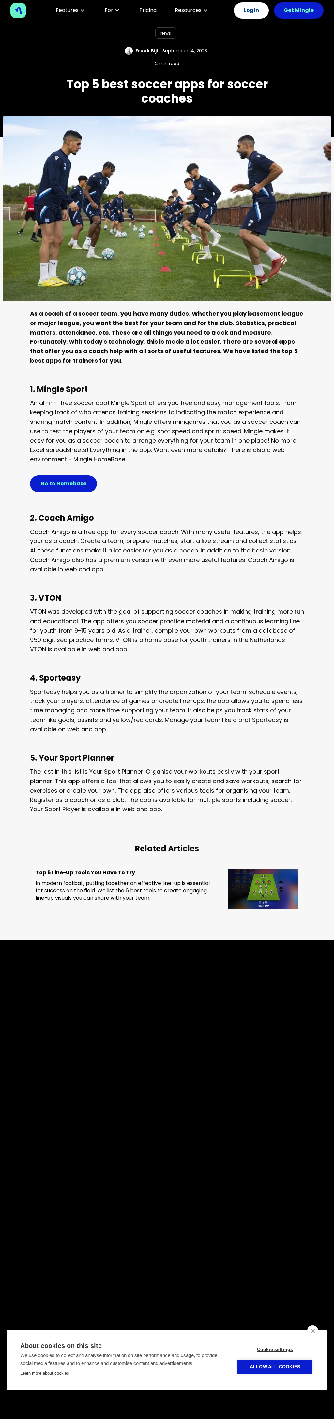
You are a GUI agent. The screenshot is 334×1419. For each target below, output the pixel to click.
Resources (188, 10)
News (165, 33)
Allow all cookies (275, 1366)
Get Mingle (299, 10)
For (109, 10)
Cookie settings (275, 1349)
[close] (312, 1330)
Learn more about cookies (44, 1373)
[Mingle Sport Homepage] (20, 10)
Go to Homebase (63, 483)
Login (251, 10)
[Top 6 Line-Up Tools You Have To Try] (258, 889)
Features (67, 10)
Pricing (148, 10)
